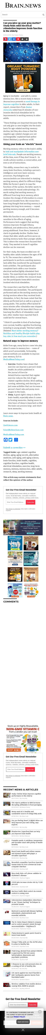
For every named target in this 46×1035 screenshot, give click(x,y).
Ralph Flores (18, 35)
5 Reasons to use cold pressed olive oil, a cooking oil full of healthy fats (27, 965)
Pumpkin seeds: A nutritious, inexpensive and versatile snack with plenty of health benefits (27, 842)
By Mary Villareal (25, 836)
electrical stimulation (12, 466)
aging (13, 455)
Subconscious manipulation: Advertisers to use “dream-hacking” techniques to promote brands (27, 902)
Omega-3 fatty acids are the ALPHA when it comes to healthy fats (27, 943)
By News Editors (24, 979)
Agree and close (23, 1022)
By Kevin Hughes (25, 878)
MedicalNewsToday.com (13, 359)
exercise (26, 466)
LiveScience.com (10, 425)
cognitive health (27, 463)
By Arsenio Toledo (25, 929)
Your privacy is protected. (13, 509)
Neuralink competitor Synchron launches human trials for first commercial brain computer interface (27, 864)
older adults (36, 469)
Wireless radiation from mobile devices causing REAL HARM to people (26, 985)
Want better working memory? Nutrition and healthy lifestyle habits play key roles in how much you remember (21, 333)
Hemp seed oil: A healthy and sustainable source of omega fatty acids (27, 813)
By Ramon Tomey (25, 807)
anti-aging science (30, 458)
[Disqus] (23, 634)
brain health (22, 460)
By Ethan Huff (24, 869)
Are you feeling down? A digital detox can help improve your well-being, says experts (27, 823)
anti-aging (16, 458)
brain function (9, 460)
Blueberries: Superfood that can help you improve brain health (26, 833)
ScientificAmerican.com (13, 430)
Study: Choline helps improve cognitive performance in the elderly (26, 795)
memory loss (24, 469)
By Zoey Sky (23, 798)
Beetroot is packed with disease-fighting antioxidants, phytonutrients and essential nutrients (27, 913)
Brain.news (8, 416)
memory (14, 469)
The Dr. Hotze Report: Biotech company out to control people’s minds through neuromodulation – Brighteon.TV (26, 924)
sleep (14, 472)
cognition (32, 460)
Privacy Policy (19, 1017)
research (7, 472)
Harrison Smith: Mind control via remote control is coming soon (27, 892)
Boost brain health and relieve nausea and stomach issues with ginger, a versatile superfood (26, 853)
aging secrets (22, 455)
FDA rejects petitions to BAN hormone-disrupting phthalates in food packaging (27, 804)
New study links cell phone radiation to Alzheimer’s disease (26, 874)
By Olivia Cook (24, 816)
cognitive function (11, 463)
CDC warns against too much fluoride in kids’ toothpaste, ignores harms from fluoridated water (26, 975)
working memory (25, 472)
